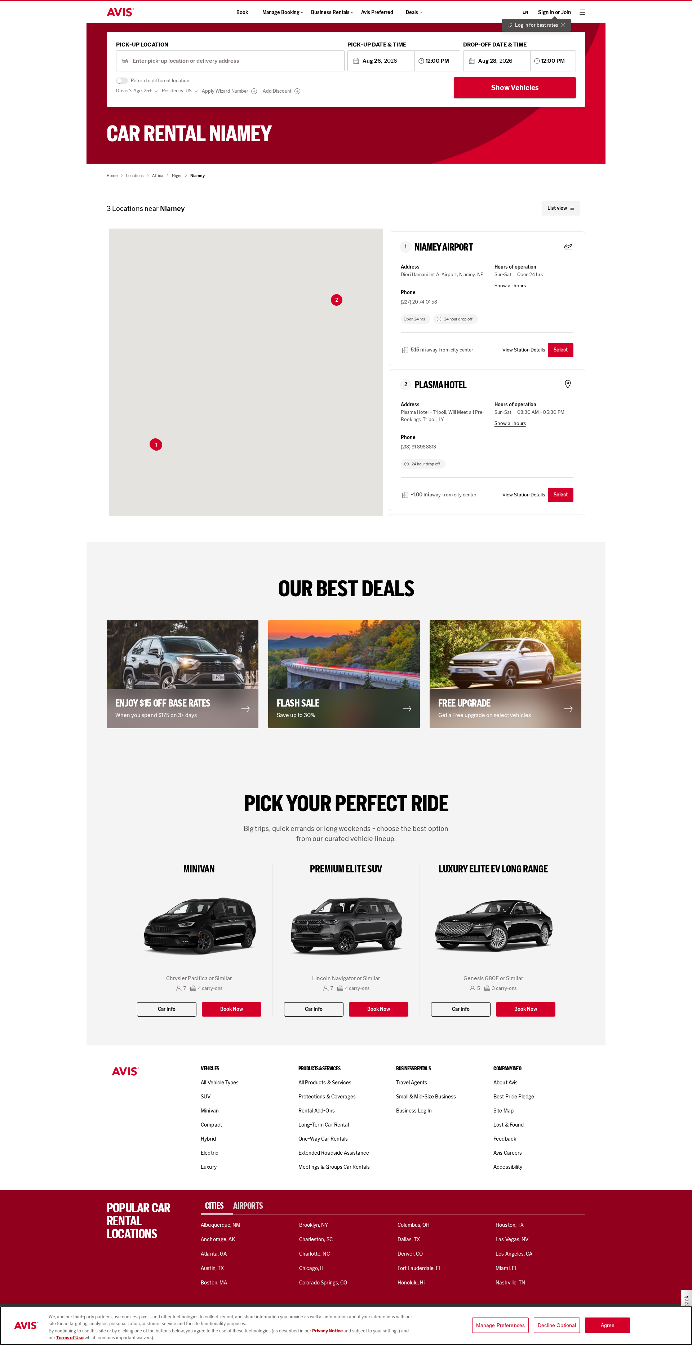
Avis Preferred (377, 12)
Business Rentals (330, 12)
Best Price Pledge (513, 1096)
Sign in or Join (554, 12)
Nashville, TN (510, 1282)
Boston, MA (214, 1282)
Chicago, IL (312, 1268)
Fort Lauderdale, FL (420, 1268)
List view (557, 208)
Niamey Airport (443, 247)
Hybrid (208, 1139)
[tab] (217, 1206)
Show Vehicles (515, 87)
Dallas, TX (409, 1239)
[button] (156, 445)
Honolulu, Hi (411, 1282)
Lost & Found (508, 1124)
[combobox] (236, 61)
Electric (209, 1153)
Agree (608, 1325)
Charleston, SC (316, 1239)
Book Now (231, 1009)
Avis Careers (507, 1153)
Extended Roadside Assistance (333, 1153)
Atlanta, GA (214, 1254)
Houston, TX (510, 1225)
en (525, 12)
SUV (205, 1096)
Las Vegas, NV (512, 1239)
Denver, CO (410, 1254)
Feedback (504, 1139)
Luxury (208, 1167)
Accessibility (507, 1167)
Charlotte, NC (314, 1254)
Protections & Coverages (327, 1096)
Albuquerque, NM (220, 1225)
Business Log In (414, 1110)
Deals (412, 12)
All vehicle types (220, 1082)
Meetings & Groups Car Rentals (334, 1167)
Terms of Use (69, 1337)
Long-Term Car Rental (323, 1124)
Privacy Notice (327, 1330)
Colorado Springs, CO (323, 1282)
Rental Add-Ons (316, 1110)
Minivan (209, 1110)
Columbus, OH (414, 1225)
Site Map (503, 1110)
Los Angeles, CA (514, 1254)
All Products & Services (324, 1082)
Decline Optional (557, 1325)
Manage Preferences (500, 1325)
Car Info (167, 1009)
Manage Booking (281, 12)
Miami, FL (506, 1268)
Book (242, 12)
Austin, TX (212, 1268)
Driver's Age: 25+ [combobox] (134, 91)
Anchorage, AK (218, 1239)
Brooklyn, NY (313, 1225)
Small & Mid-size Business (426, 1096)
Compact (211, 1124)
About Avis (505, 1082)
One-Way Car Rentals (323, 1139)
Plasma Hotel (440, 385)
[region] (346, 1325)
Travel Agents (411, 1082)
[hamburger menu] (582, 12)
